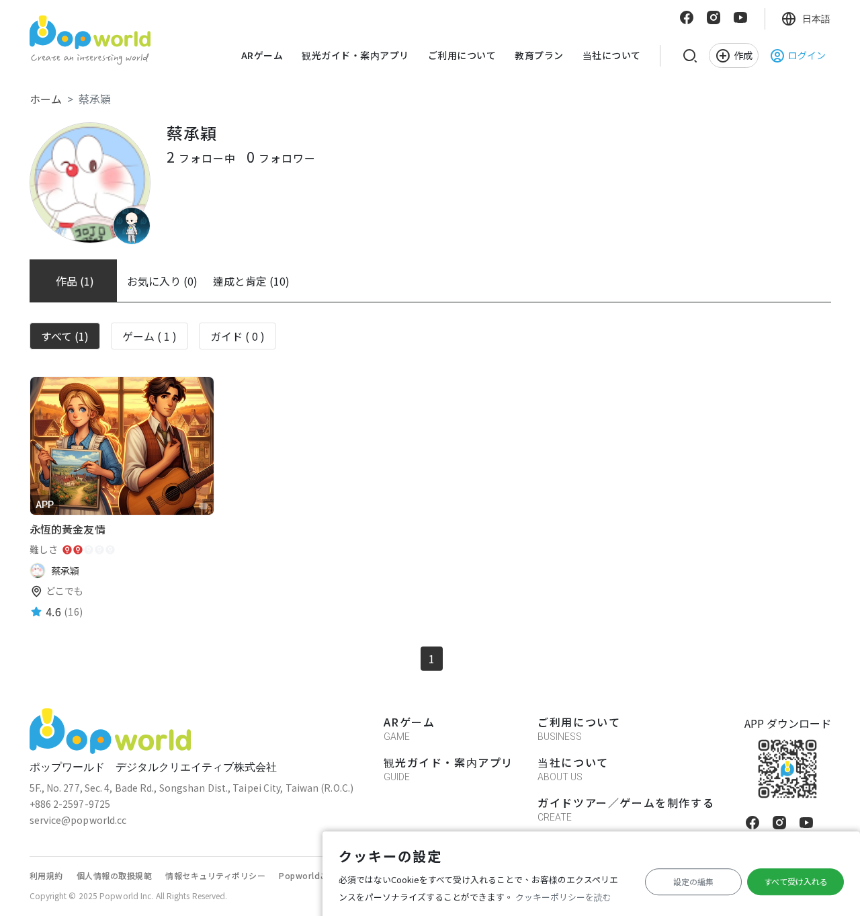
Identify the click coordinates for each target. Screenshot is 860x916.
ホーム (46, 99)
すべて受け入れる (796, 881)
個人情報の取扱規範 (115, 875)
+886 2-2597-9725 (70, 803)
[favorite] (203, 506)
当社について (612, 55)
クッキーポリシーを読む (563, 896)
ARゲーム (262, 55)
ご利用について (462, 55)
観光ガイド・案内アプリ (355, 55)
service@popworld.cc (78, 820)
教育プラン (539, 55)
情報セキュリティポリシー (215, 875)
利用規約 (46, 875)
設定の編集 (693, 881)
